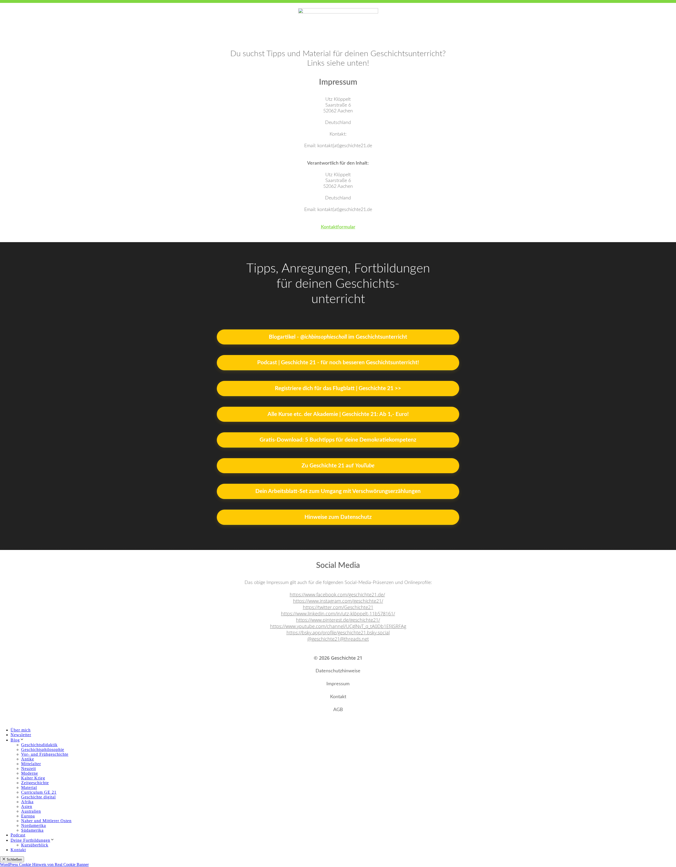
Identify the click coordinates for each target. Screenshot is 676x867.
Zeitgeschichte (35, 782)
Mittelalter (31, 763)
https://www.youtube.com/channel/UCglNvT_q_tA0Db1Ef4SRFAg (338, 626)
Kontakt (18, 849)
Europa (28, 816)
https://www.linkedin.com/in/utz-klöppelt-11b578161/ (338, 613)
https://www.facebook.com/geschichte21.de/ (337, 594)
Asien (26, 806)
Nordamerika (33, 825)
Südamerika (32, 830)
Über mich (21, 730)
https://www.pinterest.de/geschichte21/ (338, 620)
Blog (15, 740)
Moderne (29, 773)
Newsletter (21, 734)
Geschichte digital (38, 797)
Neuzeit (28, 768)
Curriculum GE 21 (39, 792)
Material (29, 787)
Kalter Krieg (33, 778)
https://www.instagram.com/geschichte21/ (338, 601)
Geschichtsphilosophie (42, 749)
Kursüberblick (34, 845)
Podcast (18, 835)
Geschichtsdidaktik (39, 745)
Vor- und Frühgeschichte (44, 754)
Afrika (27, 801)
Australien (31, 811)
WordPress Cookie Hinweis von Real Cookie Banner (44, 864)
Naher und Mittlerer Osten (46, 820)
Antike (27, 759)
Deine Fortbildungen (30, 840)
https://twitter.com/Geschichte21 (338, 607)
